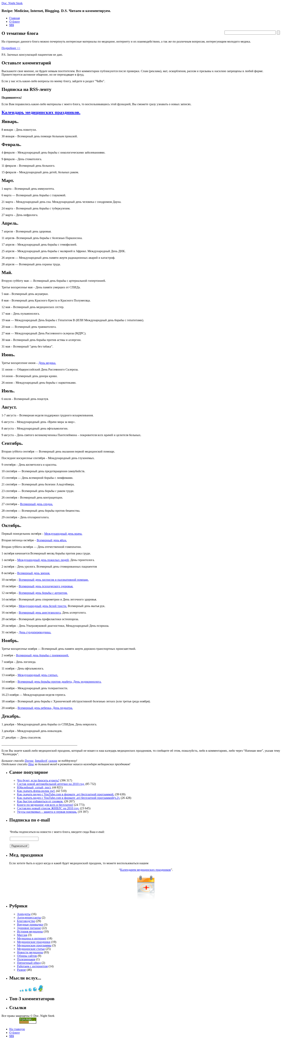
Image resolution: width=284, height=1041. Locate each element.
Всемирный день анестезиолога (40, 612)
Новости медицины (30, 952)
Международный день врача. (63, 533)
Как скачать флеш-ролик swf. (36, 790)
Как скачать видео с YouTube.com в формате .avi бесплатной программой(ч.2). (68, 797)
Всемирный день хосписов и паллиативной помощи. (54, 579)
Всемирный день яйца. (52, 540)
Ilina (31, 764)
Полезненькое (26, 959)
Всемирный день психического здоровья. (46, 586)
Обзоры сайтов (27, 955)
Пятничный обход (29, 962)
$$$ (11, 25)
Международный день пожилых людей (43, 560)
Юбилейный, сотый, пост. (34, 787)
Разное (21, 969)
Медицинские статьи (31, 948)
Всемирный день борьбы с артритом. (43, 592)
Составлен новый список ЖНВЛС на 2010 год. (48, 808)
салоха (52, 760)
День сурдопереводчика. (35, 632)
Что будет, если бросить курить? (38, 780)
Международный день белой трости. (43, 606)
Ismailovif (41, 760)
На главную (17, 1029)
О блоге (14, 21)
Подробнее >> (11, 48)
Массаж (22, 935)
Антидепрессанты (29, 917)
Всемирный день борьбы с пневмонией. (42, 655)
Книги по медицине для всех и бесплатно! (45, 804)
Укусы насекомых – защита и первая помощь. (47, 811)
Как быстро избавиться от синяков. (40, 801)
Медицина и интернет (31, 938)
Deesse (29, 760)
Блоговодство (26, 921)
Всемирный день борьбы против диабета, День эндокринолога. (59, 681)
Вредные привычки (30, 924)
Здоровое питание (29, 928)
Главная (14, 18)
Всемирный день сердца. (36, 504)
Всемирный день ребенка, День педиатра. (45, 708)
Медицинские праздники (33, 942)
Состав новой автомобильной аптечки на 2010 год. (51, 784)
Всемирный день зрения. (33, 573)
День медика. (47, 363)
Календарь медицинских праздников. (41, 112)
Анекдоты (24, 914)
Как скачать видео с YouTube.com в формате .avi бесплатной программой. (65, 794)
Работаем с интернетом (32, 966)
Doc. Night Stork (12, 3)
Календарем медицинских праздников (145, 869)
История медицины (30, 931)
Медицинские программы (34, 945)
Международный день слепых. (38, 675)
